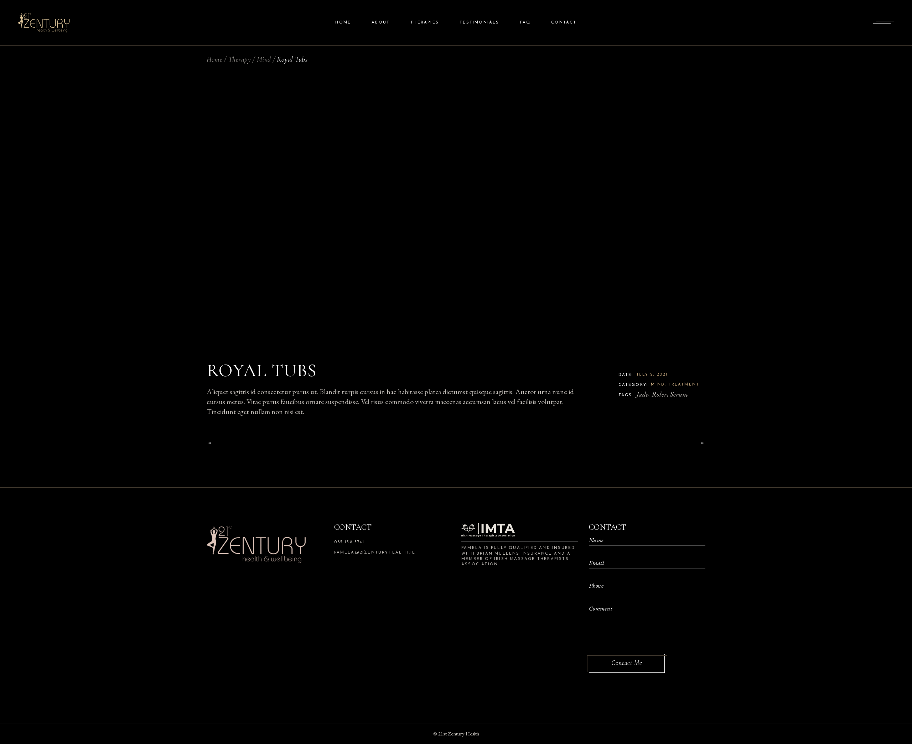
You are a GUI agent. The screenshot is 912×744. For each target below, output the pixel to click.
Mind (658, 385)
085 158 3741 (349, 542)
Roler (659, 394)
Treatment (683, 385)
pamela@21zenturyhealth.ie (375, 553)
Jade (642, 394)
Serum (679, 394)
